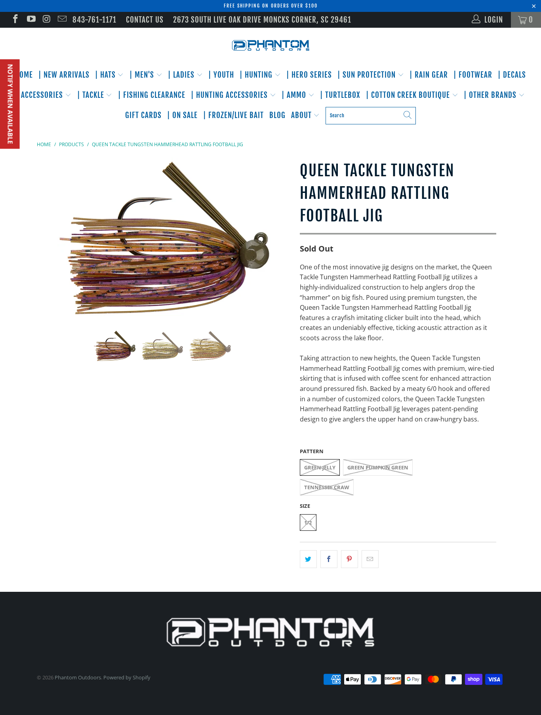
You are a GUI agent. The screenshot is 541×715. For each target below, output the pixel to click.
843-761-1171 (94, 20)
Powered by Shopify (126, 677)
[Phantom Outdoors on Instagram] (46, 20)
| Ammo (295, 95)
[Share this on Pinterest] (349, 559)
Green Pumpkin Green (377, 467)
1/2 (308, 522)
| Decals (512, 75)
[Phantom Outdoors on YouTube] (30, 20)
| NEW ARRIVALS (64, 75)
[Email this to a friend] (370, 559)
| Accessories (40, 95)
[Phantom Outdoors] (270, 45)
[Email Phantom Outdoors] (62, 20)
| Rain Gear (429, 75)
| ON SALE (182, 115)
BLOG (277, 115)
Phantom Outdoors (78, 677)
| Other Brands (491, 95)
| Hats (106, 75)
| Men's (143, 75)
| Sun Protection (367, 75)
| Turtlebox (340, 95)
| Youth (221, 75)
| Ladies (182, 75)
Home (24, 75)
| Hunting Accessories (230, 95)
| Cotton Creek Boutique (409, 95)
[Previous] (50, 238)
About (302, 115)
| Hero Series (309, 75)
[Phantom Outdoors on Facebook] (15, 20)
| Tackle (91, 95)
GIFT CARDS (143, 115)
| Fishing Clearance (151, 95)
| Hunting (257, 75)
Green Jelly (319, 467)
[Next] (278, 238)
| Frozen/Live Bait (233, 115)
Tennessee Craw (326, 487)
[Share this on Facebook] (328, 559)
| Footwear (472, 75)
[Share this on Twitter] (308, 559)
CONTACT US (145, 20)
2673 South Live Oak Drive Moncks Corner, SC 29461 (262, 20)
